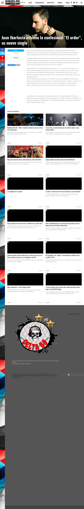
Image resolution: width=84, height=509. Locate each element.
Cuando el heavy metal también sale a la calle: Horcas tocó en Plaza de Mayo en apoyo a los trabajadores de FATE (24, 256)
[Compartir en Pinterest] (2, 57)
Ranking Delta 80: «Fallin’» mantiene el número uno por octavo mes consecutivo (25, 129)
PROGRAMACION (39, 3)
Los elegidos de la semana (14, 192)
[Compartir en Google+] (2, 61)
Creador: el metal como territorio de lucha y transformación (63, 192)
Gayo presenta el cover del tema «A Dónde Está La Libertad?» (25, 223)
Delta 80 (15, 57)
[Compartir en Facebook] (2, 50)
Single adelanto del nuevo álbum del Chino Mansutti (60, 160)
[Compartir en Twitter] (2, 53)
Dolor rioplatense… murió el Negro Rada (18, 287)
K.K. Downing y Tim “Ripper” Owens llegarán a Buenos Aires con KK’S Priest (63, 256)
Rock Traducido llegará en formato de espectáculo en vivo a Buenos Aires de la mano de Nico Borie (63, 224)
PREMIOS (60, 3)
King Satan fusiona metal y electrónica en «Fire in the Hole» (24, 160)
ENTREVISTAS (50, 3)
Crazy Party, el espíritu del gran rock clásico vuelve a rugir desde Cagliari (62, 129)
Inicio (30, 3)
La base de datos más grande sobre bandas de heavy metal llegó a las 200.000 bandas (63, 288)
